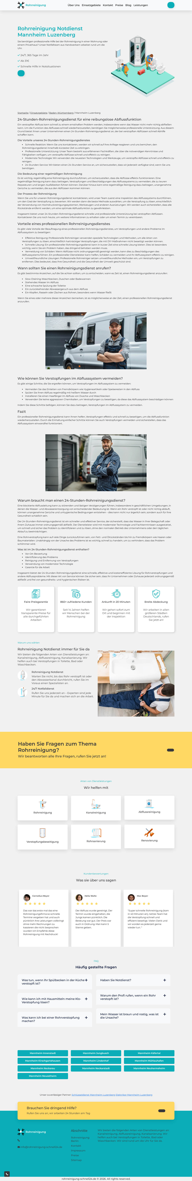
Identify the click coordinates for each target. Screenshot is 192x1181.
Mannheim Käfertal (149, 1053)
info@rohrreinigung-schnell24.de (41, 1147)
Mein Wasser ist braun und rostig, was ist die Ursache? (129, 1016)
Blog (128, 5)
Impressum (78, 1150)
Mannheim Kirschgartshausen (42, 1060)
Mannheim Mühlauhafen (149, 1060)
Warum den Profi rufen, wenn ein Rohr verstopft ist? (128, 997)
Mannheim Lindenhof (96, 1060)
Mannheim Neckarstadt (96, 1068)
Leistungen (141, 5)
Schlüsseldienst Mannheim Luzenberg (93, 1095)
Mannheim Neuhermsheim (149, 1068)
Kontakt (108, 5)
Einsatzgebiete (91, 5)
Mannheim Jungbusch (96, 1053)
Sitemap (76, 1160)
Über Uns (74, 5)
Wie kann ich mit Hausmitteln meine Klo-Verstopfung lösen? (51, 1000)
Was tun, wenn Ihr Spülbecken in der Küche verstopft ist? (53, 981)
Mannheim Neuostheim (43, 1076)
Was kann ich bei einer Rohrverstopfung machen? (51, 1019)
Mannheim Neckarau (43, 1068)
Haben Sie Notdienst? (115, 980)
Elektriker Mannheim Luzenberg (134, 1095)
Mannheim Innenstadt (43, 1053)
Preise (119, 5)
